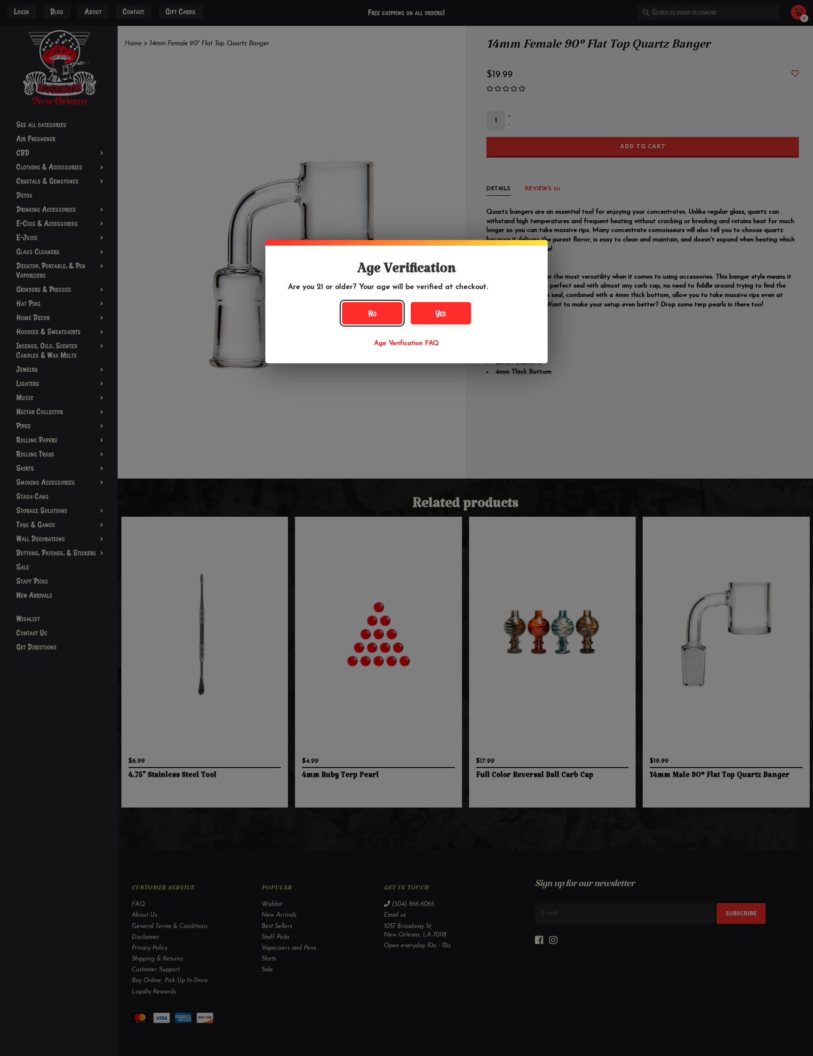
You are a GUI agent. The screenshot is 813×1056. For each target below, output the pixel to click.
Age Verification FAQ (406, 343)
